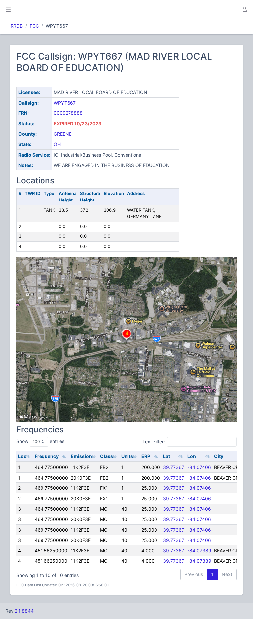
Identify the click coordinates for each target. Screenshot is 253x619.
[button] (244, 9)
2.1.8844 (24, 611)
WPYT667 (65, 103)
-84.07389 (199, 550)
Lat (166, 456)
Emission (81, 456)
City (218, 456)
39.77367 (173, 467)
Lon (191, 456)
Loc (22, 456)
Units (127, 456)
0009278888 (68, 113)
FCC (34, 26)
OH (57, 144)
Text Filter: (153, 441)
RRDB (17, 26)
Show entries (40, 441)
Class (106, 456)
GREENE (62, 134)
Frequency (47, 456)
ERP (145, 456)
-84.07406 (199, 467)
